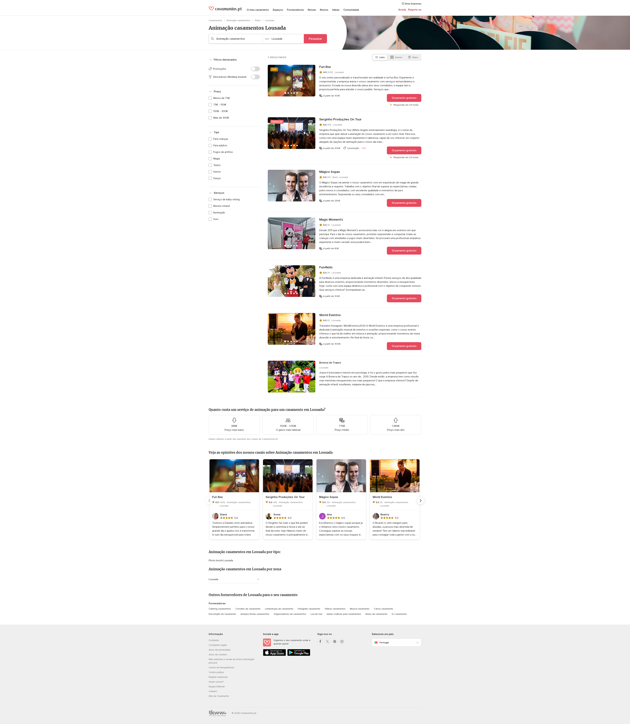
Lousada (213, 579)
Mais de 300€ (221, 117)
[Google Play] (298, 655)
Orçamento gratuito (404, 98)
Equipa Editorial (217, 686)
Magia (216, 158)
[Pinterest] (335, 641)
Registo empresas (218, 677)
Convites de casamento (248, 608)
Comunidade (351, 9)
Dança (216, 178)
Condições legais (218, 645)
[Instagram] (342, 641)
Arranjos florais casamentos (255, 614)
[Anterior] (209, 500)
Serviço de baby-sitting (226, 199)
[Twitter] (327, 641)
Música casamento (359, 608)
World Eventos (330, 315)
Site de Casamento (219, 696)
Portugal (384, 642)
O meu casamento (258, 9)
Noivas (312, 9)
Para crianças (220, 139)
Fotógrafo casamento (309, 608)
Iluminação (219, 212)
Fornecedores (295, 9)
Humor (217, 171)
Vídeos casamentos (335, 608)
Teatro (217, 165)
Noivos (324, 9)
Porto (258, 20)
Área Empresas (412, 3)
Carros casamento (383, 608)
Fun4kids (326, 267)
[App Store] (274, 655)
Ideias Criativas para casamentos (344, 614)
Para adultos (220, 145)
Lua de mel (316, 614)
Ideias (335, 9)
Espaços (278, 9)
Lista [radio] (382, 57)
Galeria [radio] (398, 57)
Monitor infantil (221, 206)
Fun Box (325, 67)
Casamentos (216, 20)
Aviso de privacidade (220, 649)
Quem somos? (216, 681)
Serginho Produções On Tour (340, 119)
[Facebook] (320, 641)
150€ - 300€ (220, 111)
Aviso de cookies (218, 654)
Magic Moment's (331, 220)
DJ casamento (399, 614)
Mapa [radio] (415, 57)
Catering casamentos (220, 608)
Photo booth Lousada (221, 560)
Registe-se (414, 9)
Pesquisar (315, 39)
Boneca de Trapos (330, 362)
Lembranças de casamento (279, 608)
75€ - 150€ (219, 104)
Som (215, 219)
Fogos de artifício (223, 152)
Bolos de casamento (376, 614)
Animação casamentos (239, 20)
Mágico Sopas (329, 172)
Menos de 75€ (221, 98)
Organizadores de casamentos (290, 614)
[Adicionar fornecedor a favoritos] (310, 69)
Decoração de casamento (222, 614)
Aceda (402, 9)
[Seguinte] (420, 500)
